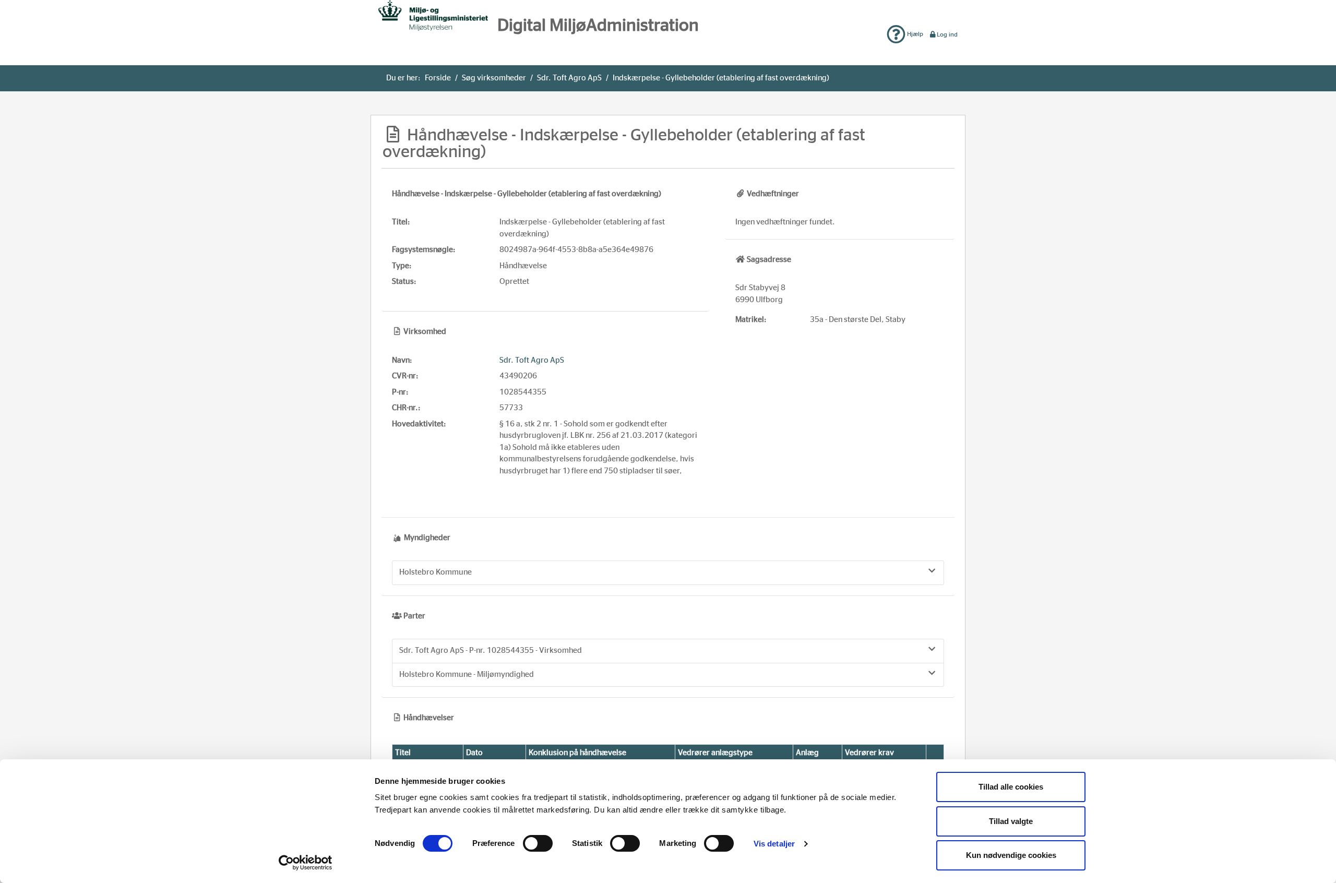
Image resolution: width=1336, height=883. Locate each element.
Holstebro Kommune (435, 572)
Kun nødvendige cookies (1011, 855)
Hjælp (914, 34)
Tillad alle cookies (1011, 786)
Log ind (947, 34)
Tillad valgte (1011, 821)
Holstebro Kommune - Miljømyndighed (466, 674)
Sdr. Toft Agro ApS (569, 78)
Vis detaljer (774, 843)
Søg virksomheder (494, 78)
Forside (438, 78)
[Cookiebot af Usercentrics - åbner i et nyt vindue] (305, 862)
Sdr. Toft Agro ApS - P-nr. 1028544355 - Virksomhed (490, 650)
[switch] (538, 843)
